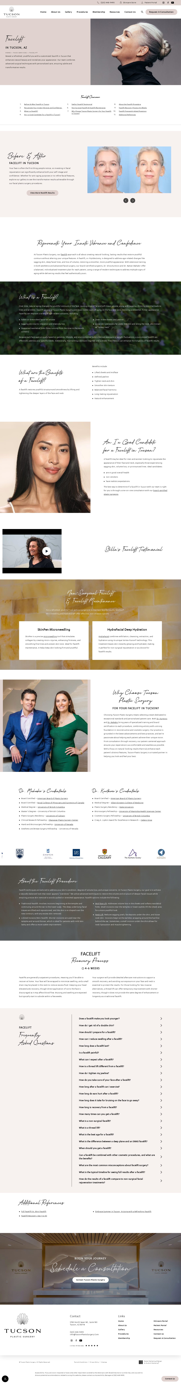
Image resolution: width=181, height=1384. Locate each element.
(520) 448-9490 (118, 1375)
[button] (5, 1379)
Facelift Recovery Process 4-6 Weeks (133, 108)
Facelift (33, 53)
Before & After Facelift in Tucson (36, 104)
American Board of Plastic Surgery (52, 798)
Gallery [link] (68, 12)
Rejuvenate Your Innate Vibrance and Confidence (43, 108)
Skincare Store (129, 2)
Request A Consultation (161, 12)
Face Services (20, 53)
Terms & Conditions (80, 1362)
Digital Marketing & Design (153, 1362)
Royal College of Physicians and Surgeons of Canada (60, 803)
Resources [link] (115, 12)
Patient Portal (151, 2)
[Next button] (132, 200)
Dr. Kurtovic (162, 719)
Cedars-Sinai (146, 820)
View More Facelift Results (42, 193)
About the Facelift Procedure (130, 104)
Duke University (126, 807)
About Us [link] (55, 12)
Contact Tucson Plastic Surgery (90, 1280)
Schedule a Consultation (90, 1266)
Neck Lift (99, 915)
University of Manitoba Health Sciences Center (140, 811)
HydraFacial (104, 636)
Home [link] (43, 12)
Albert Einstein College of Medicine (127, 803)
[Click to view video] (46, 551)
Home (8, 53)
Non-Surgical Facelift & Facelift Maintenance (89, 108)
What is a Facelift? (31, 111)
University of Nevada (64, 824)
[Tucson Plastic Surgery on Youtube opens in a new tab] (172, 2)
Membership (124, 1338)
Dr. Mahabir (113, 722)
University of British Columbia (51, 807)
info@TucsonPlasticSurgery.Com (84, 1334)
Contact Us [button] (170, 1379)
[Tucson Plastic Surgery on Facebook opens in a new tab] (168, 2)
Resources (158, 1329)
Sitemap (104, 1362)
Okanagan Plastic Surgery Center (63, 820)
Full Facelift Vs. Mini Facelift (33, 1211)
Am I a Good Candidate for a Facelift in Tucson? (42, 115)
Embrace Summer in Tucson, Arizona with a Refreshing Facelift (123, 1211)
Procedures (123, 1334)
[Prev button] (125, 200)
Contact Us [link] (130, 12)
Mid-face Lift (101, 903)
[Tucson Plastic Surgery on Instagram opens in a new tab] (163, 2)
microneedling (50, 636)
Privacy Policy (94, 1362)
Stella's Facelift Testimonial (82, 104)
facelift (64, 254)
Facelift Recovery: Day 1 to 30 (34, 1216)
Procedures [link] (82, 12)
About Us (122, 1325)
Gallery (121, 1329)
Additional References (127, 115)
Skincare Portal (161, 1321)
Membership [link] (99, 12)
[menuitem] (163, 2)
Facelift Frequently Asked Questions (132, 111)
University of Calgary (55, 816)
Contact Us (159, 1334)
